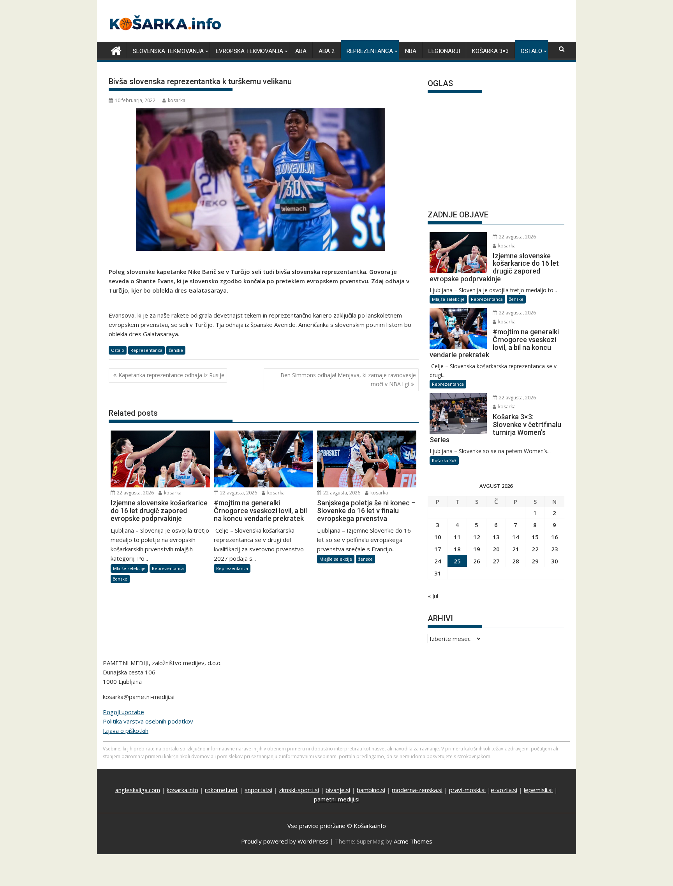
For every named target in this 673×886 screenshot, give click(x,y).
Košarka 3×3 (490, 51)
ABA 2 (327, 51)
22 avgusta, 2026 (135, 492)
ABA (301, 51)
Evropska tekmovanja (249, 51)
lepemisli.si (538, 790)
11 (457, 537)
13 (496, 537)
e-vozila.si (504, 790)
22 (535, 549)
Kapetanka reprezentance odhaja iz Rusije (171, 375)
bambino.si (371, 790)
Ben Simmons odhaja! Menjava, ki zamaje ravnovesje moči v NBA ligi (348, 379)
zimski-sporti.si (299, 790)
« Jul (433, 596)
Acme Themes (413, 841)
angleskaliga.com (137, 790)
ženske (176, 350)
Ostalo (531, 51)
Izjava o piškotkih (125, 730)
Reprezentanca (370, 51)
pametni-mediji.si (336, 799)
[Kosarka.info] (116, 50)
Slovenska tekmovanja (168, 51)
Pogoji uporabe (123, 712)
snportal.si (258, 790)
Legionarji (444, 51)
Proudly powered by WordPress (284, 841)
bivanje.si (338, 790)
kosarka (176, 100)
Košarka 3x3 (444, 460)
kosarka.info (182, 790)
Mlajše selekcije (129, 568)
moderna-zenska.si (417, 790)
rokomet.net (221, 790)
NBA (410, 51)
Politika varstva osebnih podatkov (148, 721)
